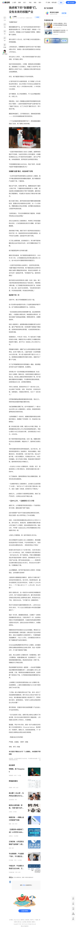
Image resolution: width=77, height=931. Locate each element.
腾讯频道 (29, 922)
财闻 (10, 848)
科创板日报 (11, 872)
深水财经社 (11, 799)
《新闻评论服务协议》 (29, 877)
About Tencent (17, 919)
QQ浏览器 (24, 922)
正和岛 (10, 811)
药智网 (10, 787)
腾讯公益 (19, 922)
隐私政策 (27, 919)
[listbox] (24, 818)
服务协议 (22, 919)
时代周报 (11, 860)
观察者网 (11, 775)
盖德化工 (11, 835)
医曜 (10, 823)
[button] (64, 13)
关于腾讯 (11, 919)
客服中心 (33, 922)
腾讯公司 (23, 926)
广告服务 (36, 919)
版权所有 (26, 926)
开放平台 (32, 919)
